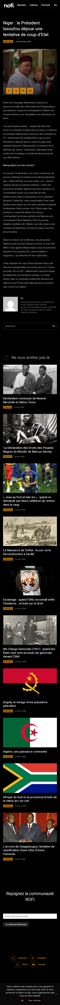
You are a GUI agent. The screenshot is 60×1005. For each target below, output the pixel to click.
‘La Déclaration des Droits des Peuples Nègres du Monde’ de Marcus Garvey (28, 450)
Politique (8, 41)
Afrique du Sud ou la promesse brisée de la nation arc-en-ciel (30, 799)
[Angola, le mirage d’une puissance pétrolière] (30, 683)
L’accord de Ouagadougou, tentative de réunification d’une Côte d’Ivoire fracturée (28, 850)
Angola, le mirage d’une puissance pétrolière (25, 704)
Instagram (41, 958)
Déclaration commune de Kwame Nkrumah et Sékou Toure (24, 400)
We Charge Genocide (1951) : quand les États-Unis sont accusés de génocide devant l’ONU (29, 653)
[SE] (10, 305)
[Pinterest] (23, 91)
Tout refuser (34, 1000)
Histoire (7, 407)
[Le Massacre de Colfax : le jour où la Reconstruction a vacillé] (30, 531)
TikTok (25, 964)
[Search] (53, 326)
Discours (8, 456)
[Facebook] (9, 91)
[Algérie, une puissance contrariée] (30, 732)
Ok (22, 1000)
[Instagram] (32, 958)
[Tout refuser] (56, 993)
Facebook (22, 958)
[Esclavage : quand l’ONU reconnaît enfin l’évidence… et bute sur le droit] (30, 581)
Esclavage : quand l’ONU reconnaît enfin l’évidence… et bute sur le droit (29, 602)
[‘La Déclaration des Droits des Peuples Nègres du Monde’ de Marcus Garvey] (30, 429)
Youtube (41, 964)
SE (22, 298)
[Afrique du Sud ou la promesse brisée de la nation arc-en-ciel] (30, 778)
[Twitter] (16, 91)
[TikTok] (17, 964)
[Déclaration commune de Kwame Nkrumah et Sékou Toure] (30, 379)
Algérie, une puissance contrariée (25, 751)
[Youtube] (33, 964)
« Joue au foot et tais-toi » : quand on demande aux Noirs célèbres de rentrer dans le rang (29, 501)
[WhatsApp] (30, 91)
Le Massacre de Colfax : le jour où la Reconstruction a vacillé (27, 552)
